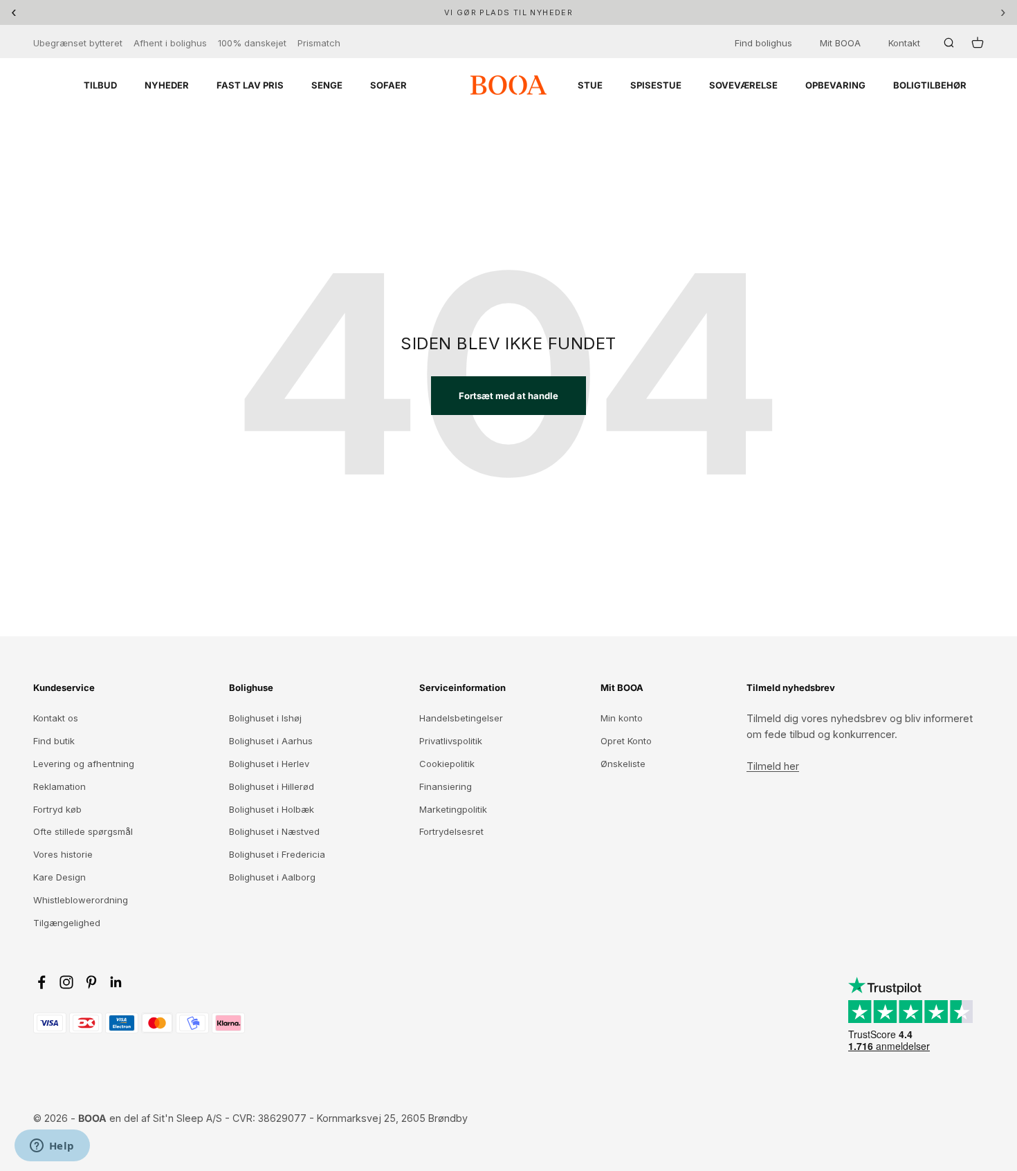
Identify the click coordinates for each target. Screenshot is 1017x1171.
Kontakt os (55, 717)
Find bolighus (763, 42)
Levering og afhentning (83, 763)
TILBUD (100, 85)
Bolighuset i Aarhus (271, 740)
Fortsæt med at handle (508, 395)
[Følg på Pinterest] (91, 982)
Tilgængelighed (66, 922)
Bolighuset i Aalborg (272, 877)
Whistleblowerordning (80, 899)
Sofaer (388, 85)
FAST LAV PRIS (250, 85)
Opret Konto (626, 740)
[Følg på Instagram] (66, 982)
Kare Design (59, 877)
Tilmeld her (772, 766)
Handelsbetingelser (461, 717)
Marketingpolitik (453, 809)
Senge (326, 85)
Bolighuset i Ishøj (265, 717)
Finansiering (445, 786)
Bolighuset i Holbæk (271, 809)
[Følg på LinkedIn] (116, 982)
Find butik (54, 740)
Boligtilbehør (929, 85)
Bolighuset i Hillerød (271, 786)
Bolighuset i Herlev (269, 763)
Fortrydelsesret (451, 831)
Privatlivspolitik (450, 740)
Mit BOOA (840, 42)
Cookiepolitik (447, 763)
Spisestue (655, 85)
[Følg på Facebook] (41, 982)
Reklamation (59, 786)
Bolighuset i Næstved (274, 831)
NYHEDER (167, 85)
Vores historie (63, 854)
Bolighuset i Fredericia (277, 854)
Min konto (622, 717)
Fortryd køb (57, 809)
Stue (590, 85)
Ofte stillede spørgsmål (83, 831)
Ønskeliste (623, 763)
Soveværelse (743, 85)
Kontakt (904, 42)
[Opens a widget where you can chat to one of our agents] (52, 1146)
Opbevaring (835, 85)
